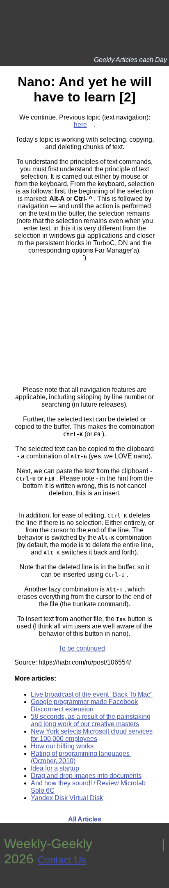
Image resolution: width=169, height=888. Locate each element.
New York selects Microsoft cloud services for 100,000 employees (92, 735)
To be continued (82, 648)
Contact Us (62, 859)
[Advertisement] (84, 320)
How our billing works (62, 746)
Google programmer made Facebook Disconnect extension (84, 705)
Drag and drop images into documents (86, 775)
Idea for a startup (55, 768)
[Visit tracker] (7, 884)
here (80, 124)
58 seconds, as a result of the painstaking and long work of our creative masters (91, 720)
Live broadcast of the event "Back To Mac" (92, 694)
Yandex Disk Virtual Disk (67, 797)
